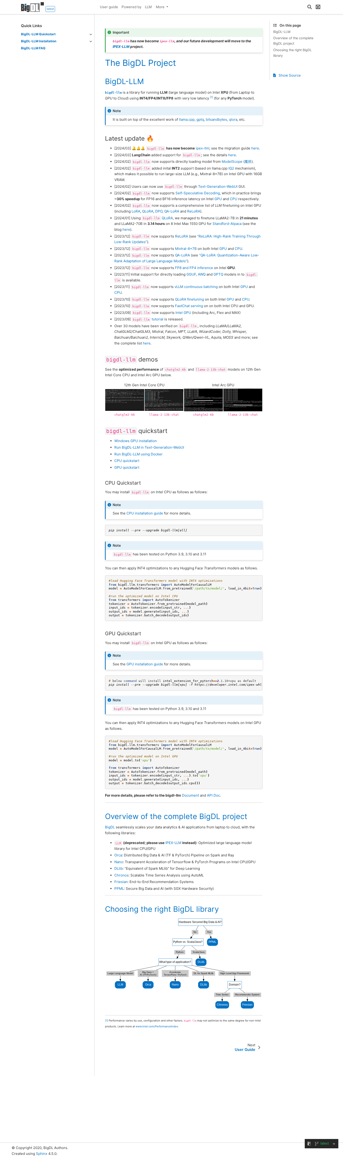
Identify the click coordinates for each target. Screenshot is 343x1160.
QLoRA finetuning (189, 299)
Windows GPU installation (135, 441)
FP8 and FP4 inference (194, 268)
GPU (218, 199)
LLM (148, 7)
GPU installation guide (144, 664)
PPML (119, 888)
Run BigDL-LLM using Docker (138, 454)
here (255, 148)
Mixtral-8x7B (186, 248)
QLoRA (147, 211)
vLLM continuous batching (196, 286)
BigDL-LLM (281, 32)
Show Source (289, 75)
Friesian (121, 882)
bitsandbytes (216, 119)
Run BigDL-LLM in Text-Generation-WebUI (149, 447)
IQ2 (231, 168)
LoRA (136, 211)
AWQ (202, 274)
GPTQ (218, 274)
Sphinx (41, 1153)
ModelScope (232, 161)
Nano (118, 862)
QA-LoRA (171, 211)
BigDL (110, 827)
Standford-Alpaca (227, 223)
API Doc (213, 795)
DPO (158, 211)
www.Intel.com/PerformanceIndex (157, 1026)
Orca (118, 855)
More (160, 7)
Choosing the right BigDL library (292, 52)
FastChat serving (189, 306)
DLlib (118, 868)
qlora (233, 119)
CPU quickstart (126, 460)
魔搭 (248, 161)
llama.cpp (187, 119)
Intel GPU (183, 312)
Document (190, 795)
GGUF (191, 274)
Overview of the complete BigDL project (293, 41)
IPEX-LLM (121, 46)
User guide (109, 7)
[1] (211, 97)
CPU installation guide (144, 513)
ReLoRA (193, 211)
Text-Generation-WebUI (218, 186)
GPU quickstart (126, 467)
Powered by (131, 7)
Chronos (121, 875)
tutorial (157, 319)
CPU (233, 199)
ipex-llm (202, 148)
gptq (200, 119)
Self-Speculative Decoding (197, 193)
